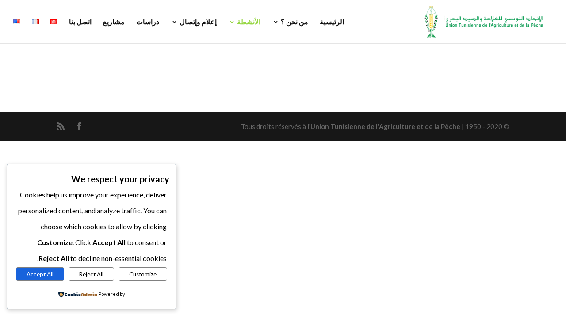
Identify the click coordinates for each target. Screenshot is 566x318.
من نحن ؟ (294, 22)
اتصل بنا (80, 22)
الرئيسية (332, 22)
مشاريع (114, 22)
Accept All (40, 274)
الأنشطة (248, 22)
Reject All (91, 274)
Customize (143, 274)
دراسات (147, 22)
